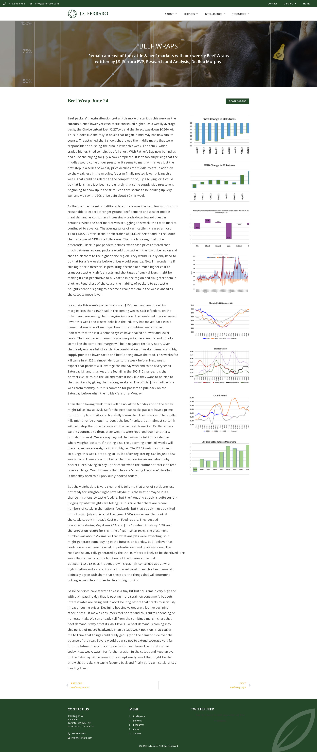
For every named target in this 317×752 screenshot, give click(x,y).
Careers (288, 3)
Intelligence (213, 14)
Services (189, 14)
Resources (239, 14)
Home (306, 3)
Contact (272, 3)
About (169, 14)
